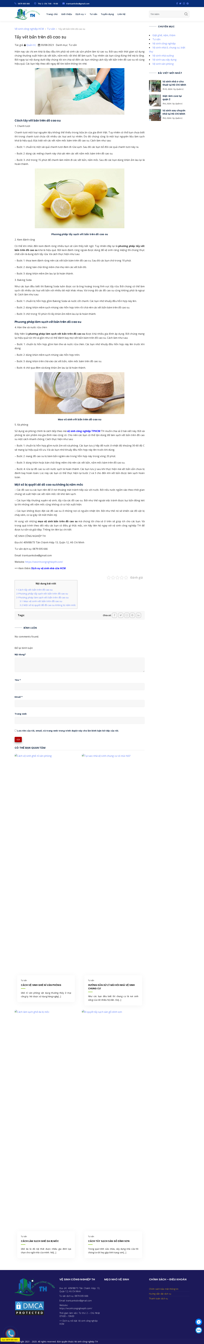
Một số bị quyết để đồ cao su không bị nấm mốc (48, 605)
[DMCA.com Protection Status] (30, 1308)
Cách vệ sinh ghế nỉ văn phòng (41, 985)
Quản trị (31, 45)
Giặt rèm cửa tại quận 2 (172, 97)
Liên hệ (121, 14)
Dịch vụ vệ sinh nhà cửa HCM (48, 568)
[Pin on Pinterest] (132, 615)
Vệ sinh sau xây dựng (164, 59)
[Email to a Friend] (126, 615)
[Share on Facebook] (114, 615)
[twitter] (180, 3)
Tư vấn (93, 14)
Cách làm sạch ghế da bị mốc (40, 1241)
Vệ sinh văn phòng (163, 63)
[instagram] (184, 3)
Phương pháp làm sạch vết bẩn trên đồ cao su (42, 597)
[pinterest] (188, 3)
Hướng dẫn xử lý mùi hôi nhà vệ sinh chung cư (111, 986)
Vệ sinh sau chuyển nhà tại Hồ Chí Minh (173, 112)
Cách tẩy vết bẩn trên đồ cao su (34, 589)
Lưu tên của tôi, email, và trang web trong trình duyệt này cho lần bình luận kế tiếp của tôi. (68, 731)
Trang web (21, 714)
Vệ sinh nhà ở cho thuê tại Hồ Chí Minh (174, 83)
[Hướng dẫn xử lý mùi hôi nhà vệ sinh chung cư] (113, 865)
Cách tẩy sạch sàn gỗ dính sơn (108, 1241)
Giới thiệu (66, 14)
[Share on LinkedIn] (138, 615)
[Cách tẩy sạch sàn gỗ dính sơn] (113, 1121)
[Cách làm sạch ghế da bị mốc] (46, 1121)
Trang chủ (52, 14)
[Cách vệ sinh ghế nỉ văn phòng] (46, 865)
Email (19, 697)
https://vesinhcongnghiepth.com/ (44, 561)
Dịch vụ (80, 14)
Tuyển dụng (107, 14)
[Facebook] (177, 3)
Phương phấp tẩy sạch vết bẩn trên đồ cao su (42, 593)
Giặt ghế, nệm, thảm (163, 35)
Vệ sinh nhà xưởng (163, 55)
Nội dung (20, 654)
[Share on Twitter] (120, 615)
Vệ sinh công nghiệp (164, 43)
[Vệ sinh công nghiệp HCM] (27, 14)
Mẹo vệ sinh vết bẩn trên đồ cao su (41, 601)
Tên (18, 680)
